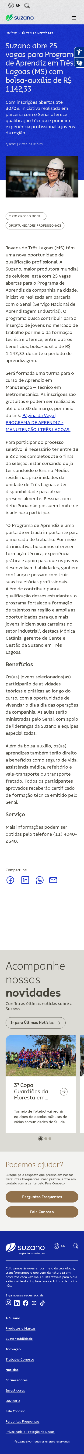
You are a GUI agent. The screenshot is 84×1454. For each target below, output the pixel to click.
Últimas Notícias (37, 33)
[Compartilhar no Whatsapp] (40, 883)
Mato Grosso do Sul (26, 216)
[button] (74, 18)
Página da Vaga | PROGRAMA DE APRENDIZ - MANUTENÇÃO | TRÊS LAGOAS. (38, 422)
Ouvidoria (13, 1401)
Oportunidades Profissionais (35, 225)
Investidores (15, 1390)
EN (18, 5)
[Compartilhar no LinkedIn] (25, 884)
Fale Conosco (15, 1411)
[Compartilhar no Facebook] (10, 884)
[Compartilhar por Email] (53, 882)
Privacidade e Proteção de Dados (30, 1432)
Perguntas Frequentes (22, 1421)
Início (12, 33)
